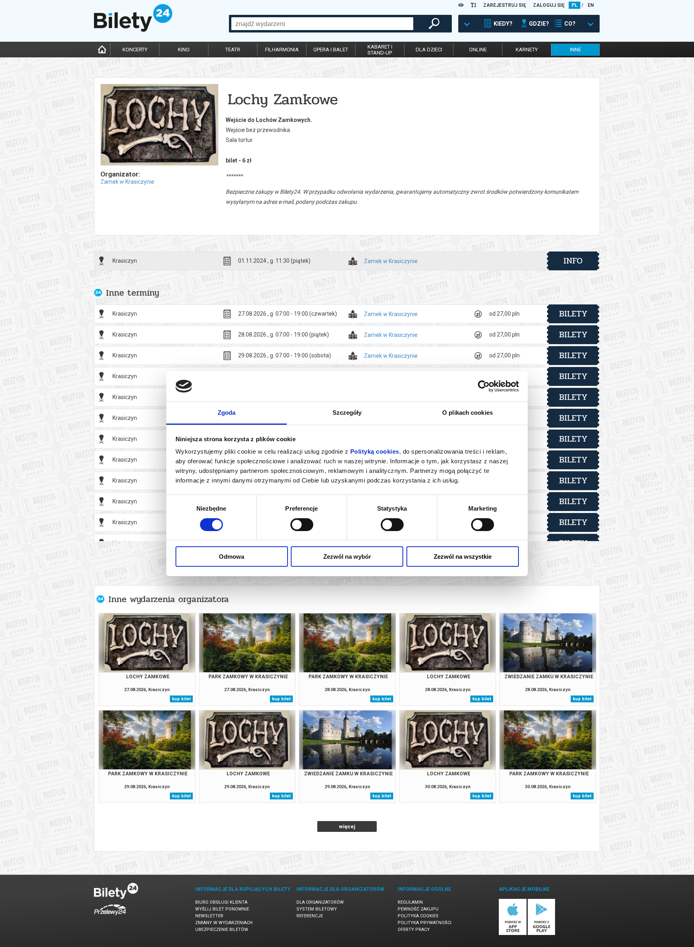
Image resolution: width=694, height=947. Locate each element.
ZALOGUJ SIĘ (549, 5)
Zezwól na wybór (347, 556)
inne (575, 50)
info (573, 261)
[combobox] (322, 23)
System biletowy (316, 909)
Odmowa (231, 556)
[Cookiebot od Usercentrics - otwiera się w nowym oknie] (484, 386)
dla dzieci (429, 50)
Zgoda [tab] (227, 412)
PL (575, 5)
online (478, 50)
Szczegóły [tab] (347, 412)
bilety (573, 313)
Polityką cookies (374, 451)
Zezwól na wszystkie (463, 556)
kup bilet (181, 699)
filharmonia (282, 50)
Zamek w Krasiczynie (127, 181)
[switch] (301, 524)
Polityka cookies (418, 916)
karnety (527, 50)
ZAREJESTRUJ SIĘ (504, 5)
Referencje (309, 916)
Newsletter (209, 916)
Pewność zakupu (418, 909)
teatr (232, 50)
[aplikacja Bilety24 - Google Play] (541, 933)
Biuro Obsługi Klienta (221, 902)
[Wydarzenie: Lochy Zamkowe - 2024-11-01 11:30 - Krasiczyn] (159, 125)
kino (184, 50)
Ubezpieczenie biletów (221, 929)
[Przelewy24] (110, 916)
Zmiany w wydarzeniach (224, 922)
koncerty (134, 50)
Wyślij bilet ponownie (222, 909)
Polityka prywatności (424, 922)
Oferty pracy (414, 929)
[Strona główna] (133, 29)
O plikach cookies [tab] (467, 412)
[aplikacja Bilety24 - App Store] (513, 933)
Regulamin (410, 902)
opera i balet (330, 50)
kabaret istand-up (379, 50)
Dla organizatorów (320, 902)
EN (591, 5)
